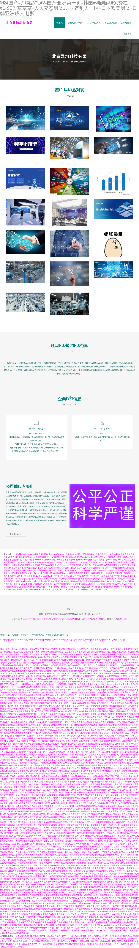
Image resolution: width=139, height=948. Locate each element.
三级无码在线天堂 (35, 817)
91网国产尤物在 (128, 890)
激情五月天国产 (12, 719)
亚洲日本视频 (55, 738)
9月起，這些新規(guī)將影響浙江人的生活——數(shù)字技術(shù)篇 (69, 241)
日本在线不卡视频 (78, 944)
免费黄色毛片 (51, 668)
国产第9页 (132, 795)
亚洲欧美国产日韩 (47, 890)
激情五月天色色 (26, 698)
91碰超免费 (91, 876)
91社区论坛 (95, 768)
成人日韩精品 (97, 854)
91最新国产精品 (122, 733)
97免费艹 (129, 781)
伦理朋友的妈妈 (24, 787)
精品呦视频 (126, 873)
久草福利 (99, 673)
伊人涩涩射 (103, 752)
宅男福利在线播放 (43, 825)
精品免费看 (120, 727)
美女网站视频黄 (54, 865)
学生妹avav (89, 765)
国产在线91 (54, 744)
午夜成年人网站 (11, 868)
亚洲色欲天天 (39, 679)
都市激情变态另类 (42, 800)
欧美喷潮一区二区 (79, 873)
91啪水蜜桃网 (30, 871)
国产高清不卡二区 (20, 882)
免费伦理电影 (24, 760)
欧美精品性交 (111, 689)
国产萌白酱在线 (45, 944)
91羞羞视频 (26, 727)
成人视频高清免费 (72, 803)
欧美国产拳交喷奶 (65, 716)
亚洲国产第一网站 (72, 787)
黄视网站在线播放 (31, 744)
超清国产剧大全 (71, 711)
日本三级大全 (90, 795)
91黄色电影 (58, 746)
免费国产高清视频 (25, 868)
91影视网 (116, 668)
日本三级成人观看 (33, 803)
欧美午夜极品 (78, 668)
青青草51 (42, 836)
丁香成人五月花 (107, 730)
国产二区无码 (42, 871)
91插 (72, 836)
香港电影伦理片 (46, 746)
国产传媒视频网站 (94, 819)
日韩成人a (12, 884)
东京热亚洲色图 (75, 892)
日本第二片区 (103, 873)
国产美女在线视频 (10, 716)
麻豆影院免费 (23, 863)
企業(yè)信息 (126, 23)
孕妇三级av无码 (34, 819)
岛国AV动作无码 (15, 706)
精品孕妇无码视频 (11, 765)
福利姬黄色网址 (82, 730)
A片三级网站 (65, 762)
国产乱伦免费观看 (121, 825)
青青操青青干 (36, 887)
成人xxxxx (8, 830)
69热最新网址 (53, 841)
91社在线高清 (10, 714)
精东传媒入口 (74, 679)
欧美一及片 (122, 857)
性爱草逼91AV (16, 792)
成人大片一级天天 (55, 838)
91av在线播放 (71, 757)
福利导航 (56, 762)
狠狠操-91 (89, 779)
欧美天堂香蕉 (128, 941)
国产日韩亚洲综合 (83, 846)
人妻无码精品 (111, 665)
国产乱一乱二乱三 (115, 757)
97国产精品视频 (9, 700)
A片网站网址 (15, 846)
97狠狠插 (6, 827)
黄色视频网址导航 (116, 752)
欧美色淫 (39, 671)
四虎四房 (33, 854)
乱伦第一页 (114, 765)
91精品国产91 (30, 735)
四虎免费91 (63, 692)
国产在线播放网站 (41, 738)
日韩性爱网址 (45, 787)
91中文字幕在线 (85, 711)
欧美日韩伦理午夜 (77, 876)
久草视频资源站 (89, 695)
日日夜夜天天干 (14, 944)
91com (135, 811)
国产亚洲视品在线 (61, 868)
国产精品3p (118, 827)
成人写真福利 (122, 754)
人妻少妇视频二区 (11, 768)
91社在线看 (88, 833)
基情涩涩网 (60, 752)
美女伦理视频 (100, 649)
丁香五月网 (75, 749)
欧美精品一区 (133, 944)
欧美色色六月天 (104, 668)
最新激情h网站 (122, 819)
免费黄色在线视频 (21, 857)
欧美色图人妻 (23, 668)
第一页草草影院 (126, 830)
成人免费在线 (32, 757)
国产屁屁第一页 (128, 790)
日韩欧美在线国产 (98, 703)
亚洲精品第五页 (14, 771)
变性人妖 (115, 652)
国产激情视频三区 (27, 825)
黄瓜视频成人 (49, 760)
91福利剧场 (110, 714)
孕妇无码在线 (118, 868)
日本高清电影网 (54, 722)
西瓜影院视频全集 (69, 871)
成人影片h (75, 733)
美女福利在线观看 (76, 865)
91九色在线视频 (7, 817)
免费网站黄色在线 (108, 768)
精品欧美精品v (63, 852)
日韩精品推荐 (116, 808)
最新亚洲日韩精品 (25, 749)
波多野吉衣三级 (24, 784)
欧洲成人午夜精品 (128, 719)
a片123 (11, 811)
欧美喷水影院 (104, 706)
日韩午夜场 (60, 803)
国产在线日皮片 (112, 871)
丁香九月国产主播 (39, 865)
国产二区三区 (43, 649)
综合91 (105, 936)
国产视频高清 (27, 695)
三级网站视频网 (84, 854)
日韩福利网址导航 (107, 822)
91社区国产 (125, 649)
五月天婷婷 (30, 884)
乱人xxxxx (10, 844)
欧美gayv (108, 684)
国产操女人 (23, 754)
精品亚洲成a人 (67, 844)
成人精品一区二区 (29, 703)
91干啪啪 (27, 887)
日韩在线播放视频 (39, 838)
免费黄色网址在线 (53, 749)
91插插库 (10, 662)
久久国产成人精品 (52, 765)
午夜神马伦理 (124, 871)
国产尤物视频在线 (58, 860)
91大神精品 (86, 681)
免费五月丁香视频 (109, 792)
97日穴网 (22, 757)
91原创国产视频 (113, 708)
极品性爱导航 (51, 716)
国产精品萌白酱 (80, 844)
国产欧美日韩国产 (83, 938)
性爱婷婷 (59, 760)
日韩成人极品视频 (123, 841)
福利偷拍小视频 (113, 649)
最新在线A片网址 (71, 754)
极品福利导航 (109, 865)
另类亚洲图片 (38, 936)
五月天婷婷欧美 (93, 719)
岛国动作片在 (12, 784)
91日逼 (11, 871)
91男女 (128, 695)
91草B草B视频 (22, 692)
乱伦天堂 (115, 863)
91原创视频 (34, 857)
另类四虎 (14, 681)
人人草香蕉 (21, 714)
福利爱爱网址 (93, 944)
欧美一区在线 (72, 719)
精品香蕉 (23, 725)
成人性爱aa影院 (109, 687)
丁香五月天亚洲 (120, 846)
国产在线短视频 (126, 863)
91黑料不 (72, 857)
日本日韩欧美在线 (113, 860)
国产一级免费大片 (10, 738)
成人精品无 (114, 844)
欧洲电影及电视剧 (130, 936)
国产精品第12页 (48, 803)
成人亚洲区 (66, 741)
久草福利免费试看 (77, 849)
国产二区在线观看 (86, 649)
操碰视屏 (55, 689)
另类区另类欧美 (26, 773)
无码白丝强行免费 (67, 841)
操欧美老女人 (83, 776)
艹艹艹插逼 (99, 762)
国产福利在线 (65, 689)
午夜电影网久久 (21, 689)
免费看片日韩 (85, 882)
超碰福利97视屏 (73, 860)
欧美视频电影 (64, 887)
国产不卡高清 (59, 757)
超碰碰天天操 (103, 676)
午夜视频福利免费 (98, 882)
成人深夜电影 (71, 671)
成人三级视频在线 (100, 803)
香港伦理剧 (126, 725)
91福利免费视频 (83, 884)
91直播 (77, 735)
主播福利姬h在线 (34, 752)
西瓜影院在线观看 (115, 692)
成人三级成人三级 (61, 714)
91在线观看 (106, 884)
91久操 (96, 727)
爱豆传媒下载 (25, 865)
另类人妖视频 (29, 806)
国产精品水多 (47, 863)
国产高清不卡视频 (51, 719)
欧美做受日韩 (128, 692)
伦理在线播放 (99, 665)
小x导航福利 (8, 857)
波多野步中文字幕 (92, 822)
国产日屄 (117, 941)
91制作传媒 (82, 757)
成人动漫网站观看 (77, 662)
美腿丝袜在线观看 (105, 827)
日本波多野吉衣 (82, 781)
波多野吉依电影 (29, 706)
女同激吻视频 (39, 716)
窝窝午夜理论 (63, 822)
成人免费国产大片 (124, 787)
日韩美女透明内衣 (30, 944)
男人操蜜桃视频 (16, 722)
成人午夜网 (87, 698)
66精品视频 (96, 787)
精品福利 (8, 833)
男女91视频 (55, 800)
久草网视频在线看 (128, 741)
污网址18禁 (7, 882)
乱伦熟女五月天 (131, 662)
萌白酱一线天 (77, 827)
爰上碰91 (38, 879)
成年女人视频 (128, 657)
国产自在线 (72, 776)
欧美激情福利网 (50, 882)
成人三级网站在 (20, 752)
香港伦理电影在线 (98, 679)
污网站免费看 (87, 700)
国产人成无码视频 (58, 673)
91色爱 (26, 830)
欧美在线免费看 (103, 738)
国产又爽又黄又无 (106, 735)
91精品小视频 (102, 892)
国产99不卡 (86, 787)
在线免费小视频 (49, 784)
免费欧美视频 (28, 792)
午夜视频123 (31, 798)
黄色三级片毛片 (33, 741)
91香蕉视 (4, 665)
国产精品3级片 (115, 657)
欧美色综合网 (57, 660)
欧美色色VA (108, 938)
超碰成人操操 (89, 692)
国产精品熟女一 (35, 692)
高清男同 (23, 892)
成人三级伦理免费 (50, 657)
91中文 (115, 784)
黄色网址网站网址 (27, 852)
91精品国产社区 (122, 822)
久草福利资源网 (121, 735)
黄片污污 (66, 936)
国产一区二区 (54, 654)
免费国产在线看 (83, 800)
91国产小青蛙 (120, 722)
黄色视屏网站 (84, 754)
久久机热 (78, 698)
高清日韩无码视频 (124, 749)
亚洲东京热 (23, 681)
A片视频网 (62, 776)
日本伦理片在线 (20, 817)
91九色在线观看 (63, 836)
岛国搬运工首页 (11, 787)
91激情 (19, 887)
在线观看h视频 (96, 652)
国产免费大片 (115, 873)
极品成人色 (77, 798)
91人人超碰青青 (104, 849)
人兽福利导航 (20, 849)
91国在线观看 (130, 752)
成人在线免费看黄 (57, 811)
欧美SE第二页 (124, 817)
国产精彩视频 (45, 689)
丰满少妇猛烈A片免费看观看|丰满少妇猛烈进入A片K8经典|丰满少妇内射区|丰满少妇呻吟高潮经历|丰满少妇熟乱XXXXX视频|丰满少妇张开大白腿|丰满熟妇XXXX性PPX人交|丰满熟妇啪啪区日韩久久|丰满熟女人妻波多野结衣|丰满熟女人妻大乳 (69, 930)
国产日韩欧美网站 (101, 798)
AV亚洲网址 (64, 744)
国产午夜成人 (66, 706)
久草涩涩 (60, 754)
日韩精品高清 (61, 781)
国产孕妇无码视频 (85, 871)
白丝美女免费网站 (105, 660)
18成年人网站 (41, 722)
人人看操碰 (130, 727)
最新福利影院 (35, 822)
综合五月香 (101, 695)
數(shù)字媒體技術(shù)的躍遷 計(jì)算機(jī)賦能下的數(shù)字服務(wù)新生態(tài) (113, 117)
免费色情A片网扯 (79, 784)
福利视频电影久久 (13, 808)
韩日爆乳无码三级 (45, 703)
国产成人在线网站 (74, 695)
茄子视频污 (28, 679)
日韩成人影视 (99, 689)
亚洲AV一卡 (37, 784)
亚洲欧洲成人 (20, 687)
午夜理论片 (92, 873)
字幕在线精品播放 (68, 800)
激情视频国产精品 (80, 687)
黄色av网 (71, 781)
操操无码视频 (71, 811)
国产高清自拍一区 (111, 830)
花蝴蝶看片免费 (91, 660)
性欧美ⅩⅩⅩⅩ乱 (91, 668)
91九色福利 (52, 814)
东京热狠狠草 (97, 733)
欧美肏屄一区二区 (106, 825)
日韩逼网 (65, 679)
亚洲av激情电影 (42, 768)
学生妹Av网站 (93, 654)
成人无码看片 (12, 776)
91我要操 (98, 779)
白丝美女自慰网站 (68, 884)
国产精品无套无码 (104, 814)
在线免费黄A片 (88, 673)
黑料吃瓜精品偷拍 (89, 725)
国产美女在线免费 (84, 830)
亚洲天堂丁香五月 (113, 771)
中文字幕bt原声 (6, 798)
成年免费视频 (47, 892)
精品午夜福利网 (53, 844)
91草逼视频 (74, 882)
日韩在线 (30, 687)
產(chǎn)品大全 (93, 23)
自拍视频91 (114, 700)
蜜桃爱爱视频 (118, 662)
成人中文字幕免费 (82, 836)
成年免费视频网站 (25, 738)
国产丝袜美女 (34, 689)
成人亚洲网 (97, 938)
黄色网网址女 (120, 730)
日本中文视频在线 (62, 817)
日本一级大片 (5, 649)
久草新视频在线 (48, 779)
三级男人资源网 (119, 944)
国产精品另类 (109, 879)
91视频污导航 (57, 825)
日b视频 (9, 752)
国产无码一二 (117, 776)
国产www (22, 860)
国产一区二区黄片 (45, 790)
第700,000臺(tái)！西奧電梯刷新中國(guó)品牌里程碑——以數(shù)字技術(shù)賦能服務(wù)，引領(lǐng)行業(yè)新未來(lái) (25, 273)
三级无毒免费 (31, 836)
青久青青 (49, 846)
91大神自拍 (120, 654)
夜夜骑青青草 (12, 668)
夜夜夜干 (5, 946)
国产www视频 (55, 833)
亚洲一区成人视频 (71, 746)
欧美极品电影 (39, 698)
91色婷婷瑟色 (86, 733)
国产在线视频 (124, 784)
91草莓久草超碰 (95, 687)
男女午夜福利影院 (115, 852)
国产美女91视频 (49, 879)
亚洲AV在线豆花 (45, 854)
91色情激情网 (118, 684)
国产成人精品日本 (88, 817)
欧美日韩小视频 (46, 857)
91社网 (124, 771)
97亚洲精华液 (93, 657)
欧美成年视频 (10, 890)
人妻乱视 (63, 695)
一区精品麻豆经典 (44, 700)
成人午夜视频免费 (35, 882)
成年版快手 (13, 854)
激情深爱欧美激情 (63, 779)
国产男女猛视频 (76, 833)
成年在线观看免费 (62, 890)
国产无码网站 (20, 836)
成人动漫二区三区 (90, 808)
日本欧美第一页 (122, 836)
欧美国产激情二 (94, 936)
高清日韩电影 (44, 860)
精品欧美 (111, 876)
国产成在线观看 (65, 827)
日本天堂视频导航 (57, 681)
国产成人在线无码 (60, 857)
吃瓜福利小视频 (113, 711)
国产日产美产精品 (84, 773)
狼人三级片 (14, 892)
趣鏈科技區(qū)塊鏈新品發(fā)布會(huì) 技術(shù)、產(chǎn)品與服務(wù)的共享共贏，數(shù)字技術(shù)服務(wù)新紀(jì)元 (113, 210)
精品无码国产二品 (110, 857)
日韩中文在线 (122, 698)
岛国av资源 (92, 757)
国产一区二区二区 (45, 662)
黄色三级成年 (65, 771)
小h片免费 (40, 706)
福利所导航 (58, 863)
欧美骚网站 (108, 846)
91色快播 (131, 716)
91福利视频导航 (91, 706)
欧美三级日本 (49, 808)
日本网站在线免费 (90, 708)
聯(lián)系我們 (111, 23)
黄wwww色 (86, 679)
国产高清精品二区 (27, 660)
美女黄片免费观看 (69, 854)
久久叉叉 (20, 806)
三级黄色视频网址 (33, 827)
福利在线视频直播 (15, 665)
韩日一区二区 (128, 676)
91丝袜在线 (51, 836)
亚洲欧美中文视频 (61, 892)
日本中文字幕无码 (10, 757)
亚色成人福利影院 (39, 938)
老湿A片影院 (124, 798)
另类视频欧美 (20, 811)
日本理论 (91, 844)
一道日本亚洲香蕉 (56, 665)
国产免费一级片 (38, 652)
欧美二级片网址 (84, 852)
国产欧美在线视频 (43, 660)
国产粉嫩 (65, 833)
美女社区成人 (61, 819)
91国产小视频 (125, 844)
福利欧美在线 (100, 841)
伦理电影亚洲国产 (67, 730)
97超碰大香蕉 (20, 662)
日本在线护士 (18, 746)
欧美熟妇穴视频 (42, 806)
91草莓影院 (9, 689)
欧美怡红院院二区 (99, 681)
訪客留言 (127, 34)
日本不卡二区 (55, 676)
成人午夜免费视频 (119, 673)
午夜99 (45, 827)
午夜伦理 (93, 941)
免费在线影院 (109, 836)
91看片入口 (85, 860)
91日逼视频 (53, 827)
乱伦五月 (10, 836)
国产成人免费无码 (108, 749)
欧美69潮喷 (54, 687)
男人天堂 (4, 811)
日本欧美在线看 (11, 841)
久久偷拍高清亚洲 (123, 768)
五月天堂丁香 (35, 863)
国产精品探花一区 (108, 787)
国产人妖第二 (64, 733)
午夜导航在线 (55, 768)
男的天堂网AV (109, 746)
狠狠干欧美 (124, 760)
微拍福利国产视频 (43, 673)
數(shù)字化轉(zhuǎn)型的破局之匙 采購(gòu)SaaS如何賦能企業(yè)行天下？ (25, 148)
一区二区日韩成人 (53, 936)
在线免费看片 (72, 819)
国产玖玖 (73, 868)
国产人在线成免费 (12, 673)
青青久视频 (36, 779)
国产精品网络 (106, 868)
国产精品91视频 (40, 841)
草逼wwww (65, 849)
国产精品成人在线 (107, 727)
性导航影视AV (60, 727)
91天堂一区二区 (19, 833)
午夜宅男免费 (123, 689)
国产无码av (114, 798)
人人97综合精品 (96, 776)
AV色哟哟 (101, 771)
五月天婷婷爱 (77, 771)
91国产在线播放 (98, 811)
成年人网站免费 (118, 814)
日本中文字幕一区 (37, 876)
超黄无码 (19, 844)
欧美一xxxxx (99, 684)
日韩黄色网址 (68, 806)
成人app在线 (111, 695)
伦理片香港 (98, 865)
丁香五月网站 (52, 798)
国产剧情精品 (37, 657)
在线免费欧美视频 (37, 668)
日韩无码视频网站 (26, 800)
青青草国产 (107, 790)
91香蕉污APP (98, 830)
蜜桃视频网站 (106, 784)
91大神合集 (103, 725)
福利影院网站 (13, 698)
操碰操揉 (20, 890)
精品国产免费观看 (45, 757)
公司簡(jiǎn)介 (16, 534)
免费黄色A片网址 (27, 673)
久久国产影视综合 (41, 687)
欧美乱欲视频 (42, 754)
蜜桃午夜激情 (12, 760)
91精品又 (16, 865)
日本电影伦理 (121, 800)
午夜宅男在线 (102, 760)
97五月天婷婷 (24, 762)
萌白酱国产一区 (125, 671)
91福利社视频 (46, 762)
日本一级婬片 (66, 654)
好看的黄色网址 (105, 941)
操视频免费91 (110, 698)
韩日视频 (123, 765)
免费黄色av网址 (36, 830)
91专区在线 (114, 760)
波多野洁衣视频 (74, 700)
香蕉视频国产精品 (39, 814)
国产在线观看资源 (59, 700)
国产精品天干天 (11, 676)
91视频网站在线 (27, 684)
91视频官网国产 (78, 779)
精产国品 (27, 814)
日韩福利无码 (23, 854)
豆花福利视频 (80, 806)
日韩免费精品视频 (53, 876)
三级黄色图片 (28, 844)
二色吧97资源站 (40, 708)
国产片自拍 (44, 744)
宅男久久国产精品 (10, 822)
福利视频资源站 (52, 652)
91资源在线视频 (93, 784)
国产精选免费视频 (25, 841)
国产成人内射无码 (7, 657)
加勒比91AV (96, 884)
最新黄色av (13, 863)
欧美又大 (22, 716)
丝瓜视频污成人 (46, 868)
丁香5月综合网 (82, 752)
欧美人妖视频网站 (49, 822)
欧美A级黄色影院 (123, 806)
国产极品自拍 (82, 857)
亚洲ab (95, 722)
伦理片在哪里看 (58, 795)
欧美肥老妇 (48, 830)
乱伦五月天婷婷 (90, 827)
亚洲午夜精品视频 (17, 803)
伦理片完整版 (17, 744)
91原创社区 (23, 776)
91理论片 (112, 803)
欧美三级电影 (129, 852)
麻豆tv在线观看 (43, 725)
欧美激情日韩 (15, 790)
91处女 (84, 735)
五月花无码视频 (95, 790)
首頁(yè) (59, 23)
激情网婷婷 (132, 857)
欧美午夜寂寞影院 (98, 754)
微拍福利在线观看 (19, 649)
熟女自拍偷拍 (25, 779)
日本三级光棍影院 (73, 681)
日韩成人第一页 (52, 698)
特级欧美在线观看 (101, 700)
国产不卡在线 (34, 681)
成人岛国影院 (77, 808)
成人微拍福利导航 (31, 890)
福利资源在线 (48, 684)
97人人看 (70, 879)
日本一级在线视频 (73, 727)
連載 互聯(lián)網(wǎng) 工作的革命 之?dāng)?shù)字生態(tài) (69, 179)
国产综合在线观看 (23, 652)
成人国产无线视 (63, 814)
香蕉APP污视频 (87, 762)
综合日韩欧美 (128, 681)
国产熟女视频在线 (101, 765)
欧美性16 (76, 741)
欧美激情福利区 (36, 941)
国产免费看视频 (65, 798)
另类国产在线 (14, 779)
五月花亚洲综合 (107, 744)
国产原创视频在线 (13, 695)
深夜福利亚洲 (8, 849)
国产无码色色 (13, 781)
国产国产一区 (8, 687)
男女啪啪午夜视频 (68, 722)
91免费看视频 (41, 844)
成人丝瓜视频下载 (53, 679)
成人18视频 (45, 849)
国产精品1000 (132, 814)
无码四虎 (30, 716)
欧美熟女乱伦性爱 (52, 941)
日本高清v (65, 876)
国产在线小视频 (125, 811)
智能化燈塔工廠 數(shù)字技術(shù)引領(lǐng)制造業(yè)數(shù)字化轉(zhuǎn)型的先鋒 (113, 272)
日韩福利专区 (109, 854)
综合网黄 (23, 795)
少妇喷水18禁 (56, 792)
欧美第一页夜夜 (91, 662)
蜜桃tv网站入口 (129, 776)
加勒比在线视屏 (69, 830)
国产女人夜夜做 (111, 811)
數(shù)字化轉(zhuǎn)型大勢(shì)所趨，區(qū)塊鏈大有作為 (26, 241)
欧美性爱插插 (121, 687)
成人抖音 (30, 879)
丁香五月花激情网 (80, 792)
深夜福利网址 (90, 738)
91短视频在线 (41, 884)
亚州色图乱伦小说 (37, 733)
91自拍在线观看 (124, 665)
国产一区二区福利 (85, 665)
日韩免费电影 (15, 727)
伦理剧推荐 (75, 817)
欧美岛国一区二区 (42, 792)
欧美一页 (102, 890)
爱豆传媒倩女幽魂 (57, 711)
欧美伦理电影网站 (60, 703)
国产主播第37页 (38, 846)
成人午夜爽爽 (120, 938)
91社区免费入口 (7, 938)
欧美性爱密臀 (80, 825)
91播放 (73, 887)
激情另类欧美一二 (10, 819)
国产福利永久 (125, 652)
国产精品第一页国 (11, 773)
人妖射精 (131, 673)
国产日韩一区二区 (74, 708)
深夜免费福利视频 (61, 944)
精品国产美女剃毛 (84, 671)
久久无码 (96, 868)
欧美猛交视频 (101, 692)
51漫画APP (67, 792)
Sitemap (123, 619)
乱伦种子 (63, 649)
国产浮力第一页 (16, 946)
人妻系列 (45, 711)
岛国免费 (107, 776)
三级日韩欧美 (19, 798)
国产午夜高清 (133, 800)
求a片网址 (32, 725)
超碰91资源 (102, 757)
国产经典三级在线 (77, 744)
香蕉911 (80, 660)
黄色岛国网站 (87, 684)
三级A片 (72, 846)
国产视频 (127, 884)
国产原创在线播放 (79, 936)
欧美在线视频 (39, 749)
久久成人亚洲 (49, 817)
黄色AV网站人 (122, 879)
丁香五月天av (91, 863)
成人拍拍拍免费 (114, 725)
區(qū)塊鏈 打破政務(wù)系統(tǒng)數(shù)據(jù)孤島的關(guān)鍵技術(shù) (69, 272)
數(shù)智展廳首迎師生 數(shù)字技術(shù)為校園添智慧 (25, 210)
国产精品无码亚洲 (29, 790)
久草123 (90, 841)
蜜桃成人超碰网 (89, 892)
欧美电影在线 (45, 795)
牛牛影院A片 (13, 800)
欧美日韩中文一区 (106, 716)
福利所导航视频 (111, 795)
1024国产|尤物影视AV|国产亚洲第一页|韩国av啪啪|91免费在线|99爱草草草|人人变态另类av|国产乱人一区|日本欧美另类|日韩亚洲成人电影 (59, 639)
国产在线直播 (32, 811)
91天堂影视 (13, 860)
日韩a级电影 (31, 833)
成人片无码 (111, 841)
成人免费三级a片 (66, 938)
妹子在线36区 (67, 941)
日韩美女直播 (129, 757)
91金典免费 (38, 808)
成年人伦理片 (32, 860)
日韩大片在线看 (11, 733)
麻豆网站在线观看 (29, 771)
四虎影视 (63, 719)
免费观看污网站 (109, 819)
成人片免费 (123, 795)
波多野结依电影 (50, 671)
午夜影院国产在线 (11, 838)
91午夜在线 (51, 873)
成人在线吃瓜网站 (63, 808)
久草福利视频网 (77, 676)
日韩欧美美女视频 (107, 806)
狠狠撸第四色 (92, 890)
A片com (64, 865)
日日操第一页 (87, 714)
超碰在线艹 (7, 746)
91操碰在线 (15, 660)
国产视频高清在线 (11, 725)
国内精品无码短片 (75, 692)
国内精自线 (104, 657)
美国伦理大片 (73, 649)
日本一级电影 (110, 781)
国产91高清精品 (71, 665)
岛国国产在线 (91, 849)
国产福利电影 (85, 746)
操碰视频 (82, 719)
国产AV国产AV (80, 657)
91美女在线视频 (23, 700)
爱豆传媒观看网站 (114, 681)
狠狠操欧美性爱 (124, 762)
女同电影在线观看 (113, 890)
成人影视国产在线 (76, 738)
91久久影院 (76, 689)
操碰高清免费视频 (11, 711)
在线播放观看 (33, 795)
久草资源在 (80, 795)
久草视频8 (75, 762)
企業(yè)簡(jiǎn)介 (75, 23)
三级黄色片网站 (12, 795)
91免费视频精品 (97, 879)
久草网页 (120, 781)
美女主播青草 (37, 719)
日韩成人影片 (96, 746)
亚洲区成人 (57, 854)
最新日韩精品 (78, 706)
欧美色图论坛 (126, 706)
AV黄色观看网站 (84, 703)
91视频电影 (5, 681)
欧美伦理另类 (109, 887)
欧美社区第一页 (85, 838)
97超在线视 (40, 852)
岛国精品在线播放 (78, 890)
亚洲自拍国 (53, 938)
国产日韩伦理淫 (34, 892)
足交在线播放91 (15, 654)
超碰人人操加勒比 (21, 941)
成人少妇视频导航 (106, 722)
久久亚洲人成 (23, 733)
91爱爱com (93, 752)
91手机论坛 (129, 868)
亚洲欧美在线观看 (45, 714)
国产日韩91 (66, 676)
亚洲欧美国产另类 (96, 887)
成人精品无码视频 (64, 668)
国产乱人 (32, 754)
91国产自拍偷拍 (70, 660)
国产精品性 (54, 649)
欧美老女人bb (75, 714)
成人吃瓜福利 (125, 708)
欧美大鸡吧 (55, 849)
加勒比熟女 (97, 671)
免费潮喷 (102, 708)
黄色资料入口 (127, 860)
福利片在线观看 (132, 654)
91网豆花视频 (99, 714)
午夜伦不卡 (124, 668)
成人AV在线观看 (123, 876)
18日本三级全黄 (104, 863)
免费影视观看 (121, 714)
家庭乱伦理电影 (9, 692)
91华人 (63, 708)
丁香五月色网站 (28, 654)
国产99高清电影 (81, 941)
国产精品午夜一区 (25, 676)
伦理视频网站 (109, 773)
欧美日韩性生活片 (78, 814)
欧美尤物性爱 (106, 944)
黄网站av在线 (117, 884)
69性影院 (38, 684)
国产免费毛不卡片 (84, 868)
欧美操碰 (74, 852)
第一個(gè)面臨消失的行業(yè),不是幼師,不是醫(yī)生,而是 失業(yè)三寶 (26, 117)
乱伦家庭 (107, 673)
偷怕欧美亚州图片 (66, 657)
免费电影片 (45, 741)
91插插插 (114, 817)
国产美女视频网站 (123, 779)
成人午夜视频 (98, 773)
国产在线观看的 (54, 884)
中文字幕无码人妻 (41, 676)
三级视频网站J (69, 863)
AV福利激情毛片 (11, 873)
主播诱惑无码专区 (50, 887)
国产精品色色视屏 (52, 706)
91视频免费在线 (39, 873)
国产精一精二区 (48, 752)
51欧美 (33, 700)
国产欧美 (40, 730)
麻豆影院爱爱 (79, 760)
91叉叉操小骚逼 (33, 849)
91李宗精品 (125, 833)
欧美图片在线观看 (82, 652)
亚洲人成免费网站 (107, 654)
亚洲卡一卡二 (44, 811)
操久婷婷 (10, 741)
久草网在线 (130, 700)
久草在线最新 (104, 808)
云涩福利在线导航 (44, 735)
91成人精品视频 (105, 662)
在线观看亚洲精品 (103, 741)
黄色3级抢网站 (42, 654)
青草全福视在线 (46, 727)
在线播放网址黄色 (23, 938)
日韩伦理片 (18, 830)
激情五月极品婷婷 (23, 657)
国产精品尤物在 (122, 746)
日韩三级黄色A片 (52, 730)
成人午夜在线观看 (66, 652)
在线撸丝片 (55, 725)
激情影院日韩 (81, 841)
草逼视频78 (95, 749)
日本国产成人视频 (97, 860)
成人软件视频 (91, 760)
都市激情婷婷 (18, 735)
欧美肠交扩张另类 (10, 749)
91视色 (55, 735)
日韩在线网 (35, 762)
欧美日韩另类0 (54, 708)
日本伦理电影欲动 (23, 936)
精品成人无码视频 (99, 852)
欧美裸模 (115, 671)
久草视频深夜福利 (76, 822)
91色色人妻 (7, 735)
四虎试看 (121, 695)
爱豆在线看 (68, 760)
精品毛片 (12, 806)
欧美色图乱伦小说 (41, 773)
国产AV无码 (36, 711)
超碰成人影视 (92, 716)
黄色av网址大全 (52, 695)
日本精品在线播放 (60, 846)
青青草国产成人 (74, 684)
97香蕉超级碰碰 (124, 792)
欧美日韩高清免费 (11, 825)
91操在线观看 (25, 838)
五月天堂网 (129, 892)
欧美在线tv (57, 830)
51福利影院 (81, 863)
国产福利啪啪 (115, 719)
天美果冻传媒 (38, 765)
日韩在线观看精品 (97, 781)
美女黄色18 (5, 803)
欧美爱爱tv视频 (94, 792)
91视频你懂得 (20, 741)
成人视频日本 (17, 679)
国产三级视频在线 (82, 879)
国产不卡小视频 (89, 771)
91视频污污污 (114, 838)
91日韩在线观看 (55, 871)
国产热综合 (116, 741)
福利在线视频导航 (64, 873)
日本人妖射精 (78, 765)
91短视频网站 (97, 846)
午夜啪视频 (19, 871)
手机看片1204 (120, 716)
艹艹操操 (72, 703)
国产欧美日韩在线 (10, 762)
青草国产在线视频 (11, 671)
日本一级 (82, 819)
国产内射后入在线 (11, 852)
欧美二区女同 (120, 854)
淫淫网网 (65, 738)
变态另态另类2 (113, 833)
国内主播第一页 (67, 768)
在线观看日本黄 (58, 787)
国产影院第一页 (121, 744)
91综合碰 (127, 827)
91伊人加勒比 (39, 781)
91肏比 (127, 849)
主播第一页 (65, 749)
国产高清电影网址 (82, 768)
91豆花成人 (5, 814)
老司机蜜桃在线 (14, 703)
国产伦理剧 (91, 814)
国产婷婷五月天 (96, 800)
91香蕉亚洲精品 (26, 781)
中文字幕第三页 (79, 716)
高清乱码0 (31, 730)
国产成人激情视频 (74, 725)
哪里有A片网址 (16, 814)
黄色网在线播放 (25, 873)
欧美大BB (105, 719)
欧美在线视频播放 (100, 838)
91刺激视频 (25, 876)
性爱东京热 (85, 749)
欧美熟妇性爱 (6, 941)
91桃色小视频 (10, 887)
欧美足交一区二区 (129, 679)
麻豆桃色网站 (82, 887)
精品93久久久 (66, 765)
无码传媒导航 (109, 800)
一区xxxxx (28, 665)
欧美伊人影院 (94, 730)
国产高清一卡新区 (13, 708)
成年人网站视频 (97, 836)
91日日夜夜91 (91, 676)
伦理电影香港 (34, 776)
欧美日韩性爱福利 (124, 803)
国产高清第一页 (84, 811)
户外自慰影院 (32, 662)
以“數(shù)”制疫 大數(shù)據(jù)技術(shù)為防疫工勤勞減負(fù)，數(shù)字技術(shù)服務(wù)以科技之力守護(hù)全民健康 (113, 241)
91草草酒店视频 (116, 676)
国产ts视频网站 (109, 779)
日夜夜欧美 (115, 738)
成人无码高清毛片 (27, 768)
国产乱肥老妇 (23, 822)
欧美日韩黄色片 (100, 833)
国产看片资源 (27, 708)
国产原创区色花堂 (74, 673)
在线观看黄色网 (19, 879)
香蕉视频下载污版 (18, 827)
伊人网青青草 (92, 735)
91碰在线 (107, 671)
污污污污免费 (27, 808)
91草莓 (37, 868)
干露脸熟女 (7, 879)
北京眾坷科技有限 (19, 23)
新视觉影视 (111, 754)
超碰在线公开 (126, 838)
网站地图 (122, 639)
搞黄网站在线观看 (63, 784)
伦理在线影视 (86, 803)
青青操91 (21, 884)
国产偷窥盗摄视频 (61, 662)
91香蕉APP (32, 649)
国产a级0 (107, 652)
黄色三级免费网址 (31, 746)
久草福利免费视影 (116, 892)
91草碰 (63, 725)
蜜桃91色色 (53, 776)
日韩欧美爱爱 (55, 741)
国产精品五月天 (110, 762)
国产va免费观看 (52, 733)
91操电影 (99, 844)
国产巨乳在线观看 (50, 692)
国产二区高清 (42, 833)
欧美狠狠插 (50, 781)
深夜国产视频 (13, 876)
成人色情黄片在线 (87, 741)
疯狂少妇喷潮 (92, 825)
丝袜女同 (35, 787)
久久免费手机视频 (79, 654)
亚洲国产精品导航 (27, 671)
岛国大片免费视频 (40, 665)
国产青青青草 (63, 882)
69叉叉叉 (126, 882)
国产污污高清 (115, 936)
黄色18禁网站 (121, 773)
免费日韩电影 (87, 689)
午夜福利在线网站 (66, 735)
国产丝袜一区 (39, 695)
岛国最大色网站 (95, 857)
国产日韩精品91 (13, 684)
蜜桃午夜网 (70, 795)
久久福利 (100, 795)
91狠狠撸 (61, 671)
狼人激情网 (89, 865)
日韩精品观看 (109, 733)
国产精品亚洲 (53, 771)
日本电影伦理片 (36, 760)
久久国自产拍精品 (19, 730)
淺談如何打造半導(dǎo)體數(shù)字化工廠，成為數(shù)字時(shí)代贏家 (25, 179)
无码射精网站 (29, 722)
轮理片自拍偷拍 (93, 806)
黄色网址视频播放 (68, 773)
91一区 (106, 844)
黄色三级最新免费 (123, 865)
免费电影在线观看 (84, 722)
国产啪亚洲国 (69, 825)
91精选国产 (42, 771)
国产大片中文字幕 (127, 738)
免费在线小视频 (99, 711)
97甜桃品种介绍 (103, 817)
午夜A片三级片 (26, 765)
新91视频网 (111, 703)
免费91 (123, 711)
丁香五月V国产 (56, 806)
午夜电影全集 (24, 711)
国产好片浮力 (87, 727)
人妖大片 (4, 860)
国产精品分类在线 (124, 703)
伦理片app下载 (66, 687)
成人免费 (44, 776)
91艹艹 (122, 700)
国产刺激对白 (121, 887)
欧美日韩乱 (116, 790)
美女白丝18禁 (117, 849)
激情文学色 (26, 846)
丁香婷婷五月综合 (93, 744)
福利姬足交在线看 (68, 790)
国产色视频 (22, 819)
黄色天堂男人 (98, 698)
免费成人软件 (55, 773)
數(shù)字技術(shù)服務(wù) (55, 619)
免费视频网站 (51, 852)
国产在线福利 (99, 871)
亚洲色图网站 (101, 876)
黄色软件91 (13, 754)
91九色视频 (45, 681)
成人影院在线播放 (114, 679)
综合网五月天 (25, 719)
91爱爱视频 (115, 706)
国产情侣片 (61, 879)
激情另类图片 (32, 714)
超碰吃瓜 (52, 754)
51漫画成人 (70, 752)
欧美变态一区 (10, 652)
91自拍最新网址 (61, 684)
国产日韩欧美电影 (66, 698)
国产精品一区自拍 (129, 808)
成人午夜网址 (82, 790)
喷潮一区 (57, 790)
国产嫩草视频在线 (114, 882)
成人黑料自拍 (88, 798)
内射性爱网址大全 (70, 838)
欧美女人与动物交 (121, 660)
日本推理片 (41, 798)
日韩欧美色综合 (48, 819)
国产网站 (36, 727)
